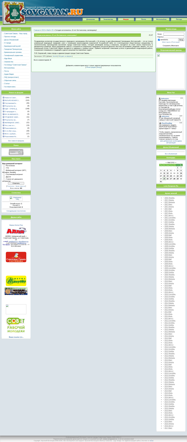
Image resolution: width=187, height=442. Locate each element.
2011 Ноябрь (169, 325)
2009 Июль (169, 263)
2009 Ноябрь (169, 272)
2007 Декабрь (170, 224)
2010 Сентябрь (170, 294)
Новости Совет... (11, 98)
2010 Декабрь (170, 301)
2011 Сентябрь (170, 320)
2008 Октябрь (170, 246)
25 (52, 30)
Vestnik (55, 56)
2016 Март (168, 421)
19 (167, 176)
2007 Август (169, 215)
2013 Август (169, 371)
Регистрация (91, 67)
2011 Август (169, 318)
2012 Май (168, 338)
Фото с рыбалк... (11, 134)
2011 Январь (169, 303)
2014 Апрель (169, 388)
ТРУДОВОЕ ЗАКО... (12, 117)
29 (178, 179)
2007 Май (168, 209)
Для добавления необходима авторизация (171, 142)
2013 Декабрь (170, 380)
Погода (179, 19)
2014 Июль (169, 395)
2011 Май (168, 312)
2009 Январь (169, 252)
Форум (126, 19)
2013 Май (168, 364)
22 (178, 176)
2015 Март (168, 410)
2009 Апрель (169, 257)
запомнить (164, 39)
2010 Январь (169, 277)
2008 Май (168, 235)
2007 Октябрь (170, 220)
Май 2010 (170, 162)
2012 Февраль (170, 331)
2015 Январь (169, 408)
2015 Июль (169, 412)
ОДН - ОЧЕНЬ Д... (11, 109)
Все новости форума (16, 140)
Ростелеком (10, 165)
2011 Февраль (170, 305)
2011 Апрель (169, 309)
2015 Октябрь (170, 417)
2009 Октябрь (170, 270)
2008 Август (169, 241)
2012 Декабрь (170, 353)
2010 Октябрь (170, 296)
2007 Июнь (169, 211)
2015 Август (169, 415)
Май (48, 30)
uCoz (151, 440)
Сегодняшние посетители (16, 211)
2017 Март (168, 428)
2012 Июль (169, 342)
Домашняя (90, 19)
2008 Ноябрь (169, 248)
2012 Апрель (169, 336)
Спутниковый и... (11, 103)
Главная (37, 30)
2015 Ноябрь (169, 419)
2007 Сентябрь (170, 217)
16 (181, 173)
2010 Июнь (169, 288)
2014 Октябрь (170, 402)
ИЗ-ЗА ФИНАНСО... (12, 114)
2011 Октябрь (170, 323)
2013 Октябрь (170, 375)
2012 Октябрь (170, 349)
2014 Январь (169, 382)
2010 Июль (169, 290)
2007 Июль (169, 213)
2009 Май (168, 259)
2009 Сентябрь (170, 268)
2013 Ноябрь (169, 377)
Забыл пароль (166, 42)
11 (164, 173)
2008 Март (168, 231)
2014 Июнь (169, 393)
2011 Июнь (168, 314)
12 (167, 173)
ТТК (7, 168)
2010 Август (169, 292)
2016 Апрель (169, 423)
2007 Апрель (169, 206)
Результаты (10, 186)
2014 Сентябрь (170, 399)
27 (171, 179)
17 (161, 176)
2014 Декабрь (170, 406)
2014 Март (168, 386)
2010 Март (168, 281)
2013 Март (168, 360)
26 (167, 179)
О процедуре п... (11, 111)
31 (161, 181)
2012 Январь (169, 329)
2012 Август (169, 345)
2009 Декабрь (170, 274)
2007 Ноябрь (169, 222)
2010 (43, 30)
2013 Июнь (169, 366)
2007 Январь (169, 200)
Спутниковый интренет (14, 174)
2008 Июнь (169, 237)
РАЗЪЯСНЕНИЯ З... (12, 100)
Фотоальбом (161, 19)
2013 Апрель (169, 362)
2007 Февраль (170, 202)
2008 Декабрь (170, 250)
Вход (99, 67)
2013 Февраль (170, 358)
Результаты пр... (11, 106)
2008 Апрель (169, 233)
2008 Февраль (170, 228)
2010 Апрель (169, 283)
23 (181, 176)
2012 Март (168, 334)
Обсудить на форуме (65, 56)
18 (164, 176)
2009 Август (169, 266)
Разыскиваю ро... (11, 128)
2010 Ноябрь (169, 298)
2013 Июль (169, 369)
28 (174, 179)
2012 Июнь (169, 340)
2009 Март (168, 255)
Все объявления (171, 153)
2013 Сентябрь (170, 373)
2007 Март (168, 204)
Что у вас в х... (10, 125)
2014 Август (169, 397)
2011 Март (168, 307)
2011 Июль (168, 316)
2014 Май (168, 391)
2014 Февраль (170, 384)
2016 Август (169, 426)
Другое (8, 177)
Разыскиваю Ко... (11, 136)
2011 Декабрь (169, 327)
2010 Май (168, 285)
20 (171, 176)
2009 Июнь (169, 261)
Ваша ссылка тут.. (16, 337)
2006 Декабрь (170, 198)
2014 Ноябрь (169, 404)
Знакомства (108, 19)
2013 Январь (169, 355)
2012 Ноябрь (169, 351)
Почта (143, 19)
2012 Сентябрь (170, 347)
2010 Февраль (170, 279)
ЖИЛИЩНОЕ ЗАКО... (12, 123)
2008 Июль (169, 239)
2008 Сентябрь (170, 244)
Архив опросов (20, 186)
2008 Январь (169, 226)
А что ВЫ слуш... (11, 131)
